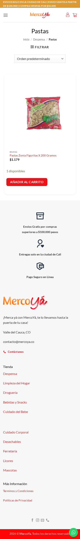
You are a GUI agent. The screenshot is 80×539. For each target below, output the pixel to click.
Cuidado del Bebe (15, 412)
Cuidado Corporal (16, 432)
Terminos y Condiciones (18, 491)
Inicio (26, 39)
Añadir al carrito (26, 182)
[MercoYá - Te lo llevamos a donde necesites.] (40, 15)
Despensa (39, 39)
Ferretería (10, 451)
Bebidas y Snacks (15, 402)
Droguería (10, 392)
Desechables (12, 442)
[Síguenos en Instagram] (37, 520)
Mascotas (10, 470)
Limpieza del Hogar (16, 383)
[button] (5, 15)
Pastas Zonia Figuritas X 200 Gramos (33, 155)
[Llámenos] (47, 520)
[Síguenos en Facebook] (32, 520)
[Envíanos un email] (42, 520)
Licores (8, 461)
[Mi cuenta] (68, 15)
